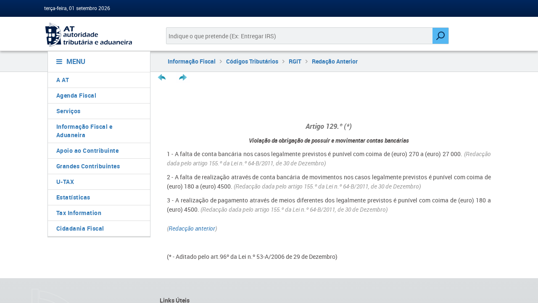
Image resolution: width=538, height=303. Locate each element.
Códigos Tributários (252, 61)
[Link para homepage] (95, 34)
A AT (62, 80)
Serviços (68, 111)
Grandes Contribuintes (88, 166)
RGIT (295, 61)
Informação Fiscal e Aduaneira (84, 130)
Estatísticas (73, 197)
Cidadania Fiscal (80, 228)
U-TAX (65, 182)
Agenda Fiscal (76, 95)
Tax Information (79, 213)
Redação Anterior (335, 61)
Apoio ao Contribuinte (87, 150)
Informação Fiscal (192, 61)
